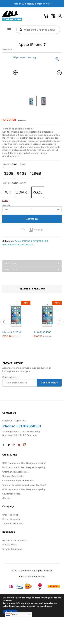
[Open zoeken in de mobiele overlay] (38, 29)
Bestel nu (32, 218)
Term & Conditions (12, 549)
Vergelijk (38, 229)
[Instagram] (24, 445)
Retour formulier (11, 519)
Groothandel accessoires (15, 472)
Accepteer (10, 612)
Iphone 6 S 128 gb (11, 332)
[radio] (9, 173)
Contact (6, 498)
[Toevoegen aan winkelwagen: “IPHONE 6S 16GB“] (40, 327)
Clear (5, 200)
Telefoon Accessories (13, 476)
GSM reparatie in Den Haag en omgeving (23, 463)
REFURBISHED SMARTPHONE (17, 244)
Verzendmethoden (12, 523)
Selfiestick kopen (11, 493)
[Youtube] (19, 445)
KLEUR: (10, 183)
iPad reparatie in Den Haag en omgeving (23, 467)
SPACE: (10, 164)
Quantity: (6, 205)
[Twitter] (8, 445)
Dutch (13, 614)
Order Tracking (10, 515)
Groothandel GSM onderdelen (18, 480)
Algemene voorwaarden (14, 540)
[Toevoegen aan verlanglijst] (23, 327)
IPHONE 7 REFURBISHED (35, 241)
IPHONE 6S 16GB (42, 332)
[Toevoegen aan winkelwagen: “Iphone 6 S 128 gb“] (8, 327)
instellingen (45, 606)
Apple (18, 241)
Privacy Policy (9, 544)
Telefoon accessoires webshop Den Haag (24, 485)
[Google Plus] (14, 445)
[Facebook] (3, 445)
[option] (37, 75)
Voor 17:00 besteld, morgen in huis (32, 3)
